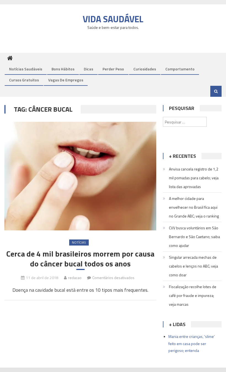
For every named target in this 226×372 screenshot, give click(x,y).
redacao (75, 277)
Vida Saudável (113, 19)
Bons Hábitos (63, 69)
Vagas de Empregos (65, 80)
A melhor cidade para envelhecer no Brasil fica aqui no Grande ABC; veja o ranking (194, 207)
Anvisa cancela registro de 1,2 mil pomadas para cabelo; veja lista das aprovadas (194, 177)
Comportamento (180, 69)
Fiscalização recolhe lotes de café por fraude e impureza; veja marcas (192, 295)
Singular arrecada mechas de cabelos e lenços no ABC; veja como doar (193, 266)
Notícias (79, 242)
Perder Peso (113, 69)
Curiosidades (144, 69)
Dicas (88, 69)
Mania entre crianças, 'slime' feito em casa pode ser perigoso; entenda (191, 343)
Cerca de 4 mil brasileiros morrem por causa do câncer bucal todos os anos (80, 259)
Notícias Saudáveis (25, 69)
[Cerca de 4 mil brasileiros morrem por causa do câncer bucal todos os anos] (80, 176)
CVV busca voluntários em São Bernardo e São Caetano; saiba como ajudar (194, 236)
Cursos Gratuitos (24, 80)
